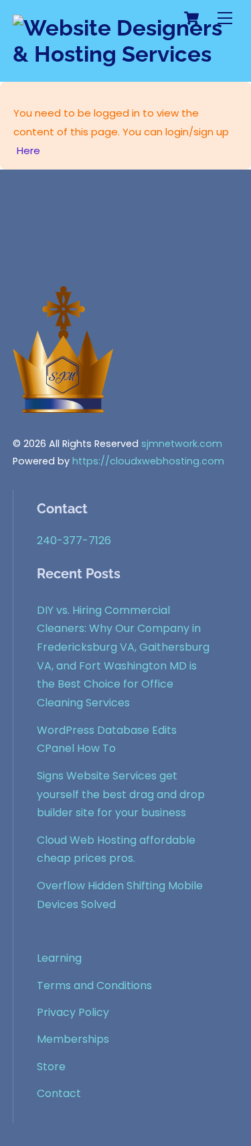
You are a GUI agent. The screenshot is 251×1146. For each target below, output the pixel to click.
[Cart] (191, 18)
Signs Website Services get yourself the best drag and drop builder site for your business (121, 794)
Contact (59, 1093)
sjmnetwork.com (181, 443)
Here (28, 150)
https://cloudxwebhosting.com (148, 461)
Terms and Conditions (94, 985)
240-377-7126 (74, 540)
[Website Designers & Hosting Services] (122, 54)
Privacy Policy (73, 1012)
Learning (59, 958)
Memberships (73, 1039)
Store (51, 1066)
